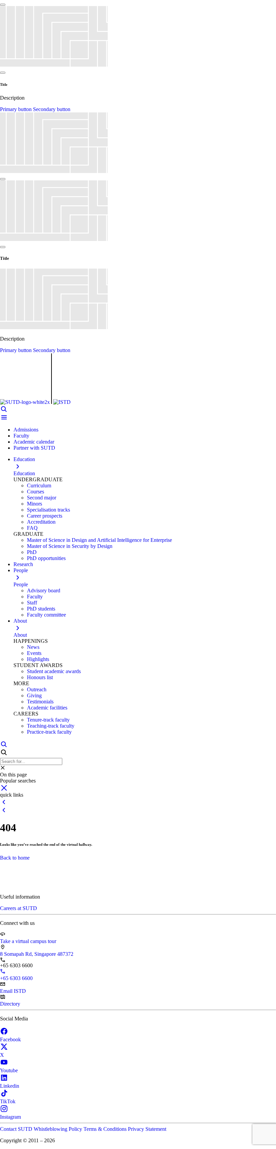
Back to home (15, 858)
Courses (35, 491)
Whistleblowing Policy (58, 1129)
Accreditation (41, 522)
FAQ (32, 528)
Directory (10, 1004)
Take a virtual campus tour (28, 941)
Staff (32, 602)
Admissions (25, 429)
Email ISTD (13, 991)
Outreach (36, 689)
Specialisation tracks (48, 510)
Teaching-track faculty (50, 726)
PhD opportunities (46, 558)
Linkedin (9, 1086)
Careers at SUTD (18, 908)
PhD (32, 552)
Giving (34, 695)
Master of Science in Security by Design (69, 546)
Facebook (10, 1039)
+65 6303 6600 (16, 978)
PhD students (41, 609)
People (20, 584)
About (20, 635)
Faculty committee (46, 615)
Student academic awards (54, 671)
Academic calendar (33, 442)
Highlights (38, 659)
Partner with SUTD (34, 448)
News (33, 647)
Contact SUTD (17, 1129)
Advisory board (43, 590)
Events (34, 653)
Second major (41, 497)
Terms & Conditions (105, 1129)
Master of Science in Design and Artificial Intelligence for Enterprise (99, 540)
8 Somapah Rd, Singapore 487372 (36, 954)
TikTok (7, 1101)
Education (24, 473)
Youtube (9, 1070)
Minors (34, 504)
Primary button (16, 109)
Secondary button (51, 109)
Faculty (21, 436)
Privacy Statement (147, 1129)
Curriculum (39, 485)
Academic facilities (47, 707)
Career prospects (44, 516)
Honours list (40, 677)
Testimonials (40, 701)
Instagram (10, 1117)
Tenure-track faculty (48, 720)
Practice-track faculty (49, 732)
